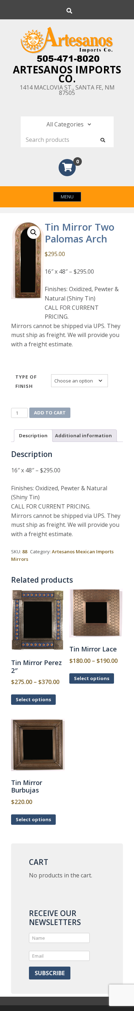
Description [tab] (33, 435)
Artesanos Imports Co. (67, 74)
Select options (33, 699)
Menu (67, 196)
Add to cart (50, 412)
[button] (33, 232)
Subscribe (50, 973)
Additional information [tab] (83, 435)
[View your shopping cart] (67, 168)
